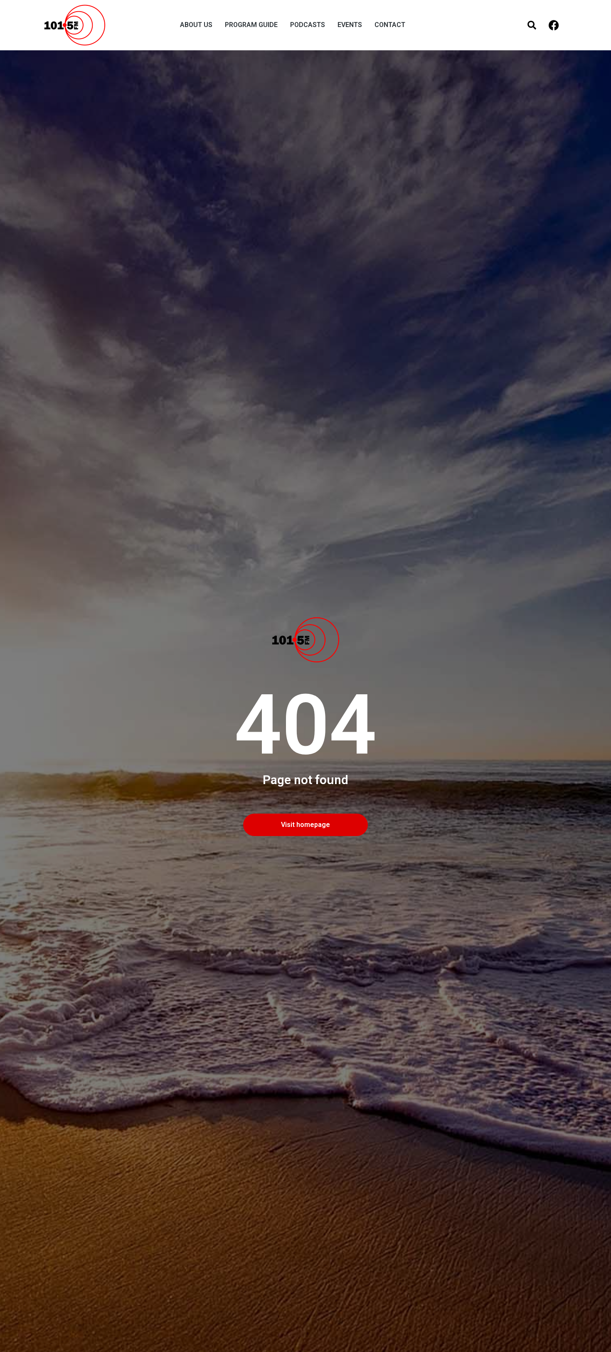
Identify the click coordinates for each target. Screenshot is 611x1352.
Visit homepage (305, 825)
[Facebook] (554, 25)
